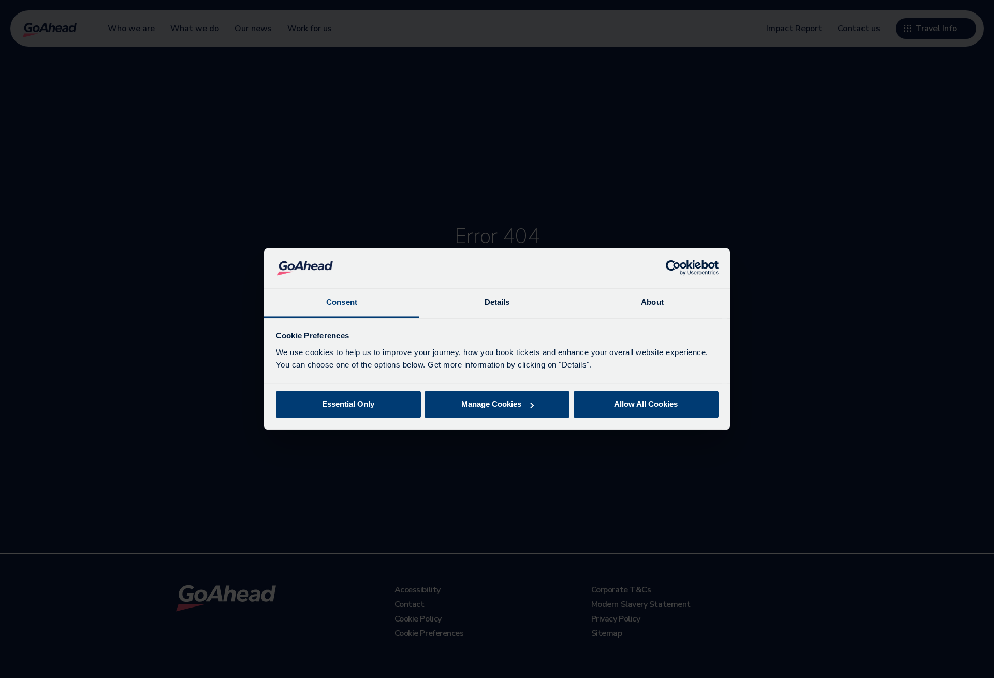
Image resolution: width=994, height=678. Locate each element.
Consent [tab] (341, 302)
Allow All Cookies (646, 404)
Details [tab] (497, 302)
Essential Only (348, 404)
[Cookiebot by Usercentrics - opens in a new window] (673, 268)
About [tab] (652, 302)
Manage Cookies (491, 404)
